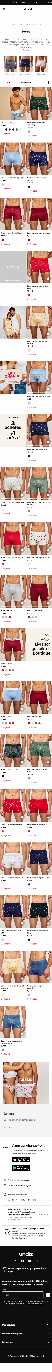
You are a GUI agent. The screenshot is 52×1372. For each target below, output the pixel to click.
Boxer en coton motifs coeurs (11, 825)
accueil (12, 24)
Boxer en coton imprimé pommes (39, 557)
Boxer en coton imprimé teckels (38, 396)
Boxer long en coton (8, 611)
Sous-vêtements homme (33, 24)
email (4, 1289)
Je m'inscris (43, 1214)
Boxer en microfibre (34, 717)
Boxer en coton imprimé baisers (12, 233)
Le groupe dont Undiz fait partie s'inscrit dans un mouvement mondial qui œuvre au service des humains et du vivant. (28, 1236)
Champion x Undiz (18, 2)
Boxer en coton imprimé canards (12, 502)
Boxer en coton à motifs (9, 769)
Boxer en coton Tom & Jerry (37, 449)
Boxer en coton (6, 123)
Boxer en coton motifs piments (12, 878)
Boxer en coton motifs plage (37, 825)
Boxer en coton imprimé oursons (39, 878)
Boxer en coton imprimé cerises (12, 557)
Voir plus (8, 1127)
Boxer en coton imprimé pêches (12, 178)
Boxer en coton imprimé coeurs (38, 233)
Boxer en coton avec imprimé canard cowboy (11, 1042)
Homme (20, 24)
